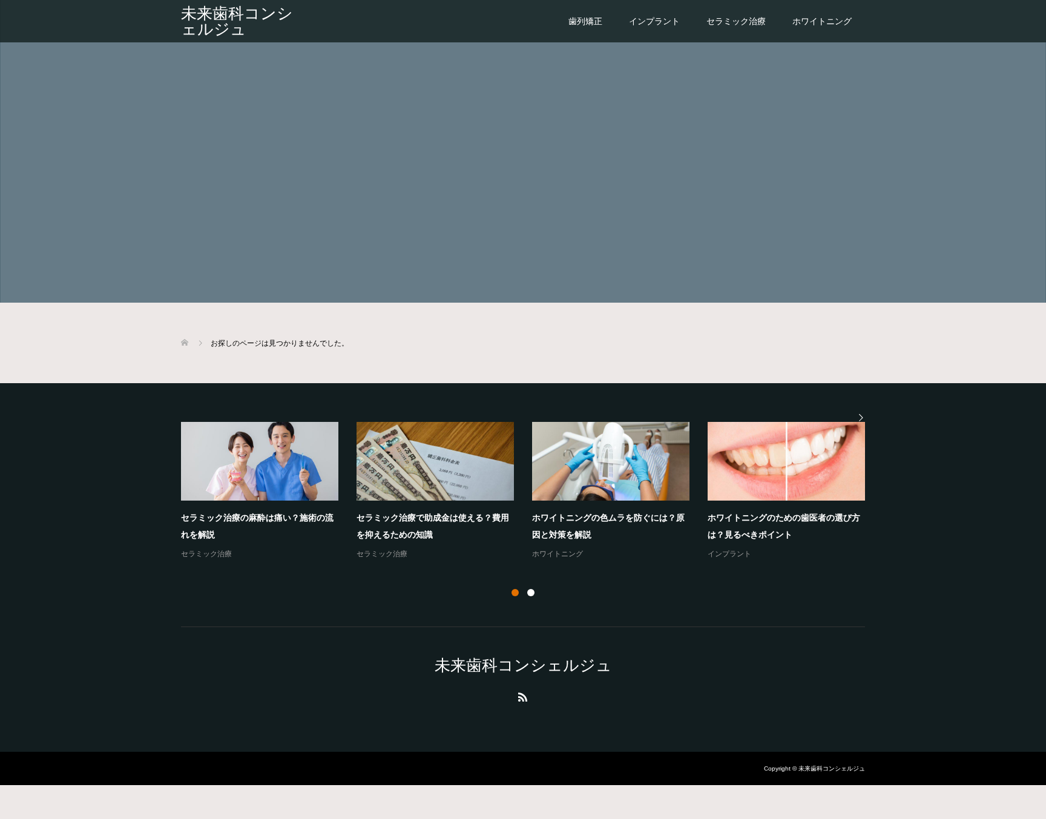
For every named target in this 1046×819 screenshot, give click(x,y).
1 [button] (515, 592)
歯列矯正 (585, 21)
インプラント (654, 21)
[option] (532, 491)
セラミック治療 (736, 21)
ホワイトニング (822, 21)
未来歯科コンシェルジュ (237, 21)
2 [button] (531, 592)
